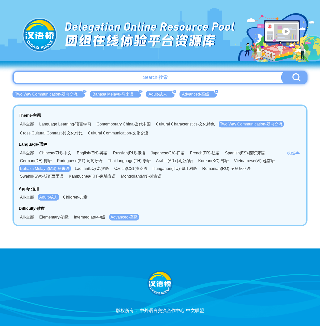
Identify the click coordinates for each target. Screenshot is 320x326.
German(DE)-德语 (36, 161)
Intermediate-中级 (89, 217)
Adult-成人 (161, 93)
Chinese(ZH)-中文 (55, 153)
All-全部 (27, 124)
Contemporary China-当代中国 (123, 124)
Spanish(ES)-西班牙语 (245, 153)
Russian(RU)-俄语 (129, 153)
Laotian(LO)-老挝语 (92, 168)
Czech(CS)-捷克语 (130, 168)
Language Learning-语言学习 (65, 124)
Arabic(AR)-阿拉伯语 (174, 161)
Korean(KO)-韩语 (213, 161)
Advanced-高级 (199, 93)
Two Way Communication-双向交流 (50, 93)
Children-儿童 (75, 197)
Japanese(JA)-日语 (168, 153)
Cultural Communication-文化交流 (118, 133)
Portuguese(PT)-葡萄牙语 (79, 161)
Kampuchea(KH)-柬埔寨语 (92, 176)
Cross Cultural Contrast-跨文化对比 (51, 133)
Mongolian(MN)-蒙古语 (141, 176)
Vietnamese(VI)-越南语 (254, 161)
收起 (291, 153)
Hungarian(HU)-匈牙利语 (174, 168)
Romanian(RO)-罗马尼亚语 (226, 168)
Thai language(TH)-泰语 (129, 161)
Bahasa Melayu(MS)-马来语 (45, 168)
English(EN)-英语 (92, 153)
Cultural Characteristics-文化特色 (185, 124)
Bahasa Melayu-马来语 (116, 93)
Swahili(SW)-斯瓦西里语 (42, 176)
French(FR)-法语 (205, 153)
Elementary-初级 (54, 217)
